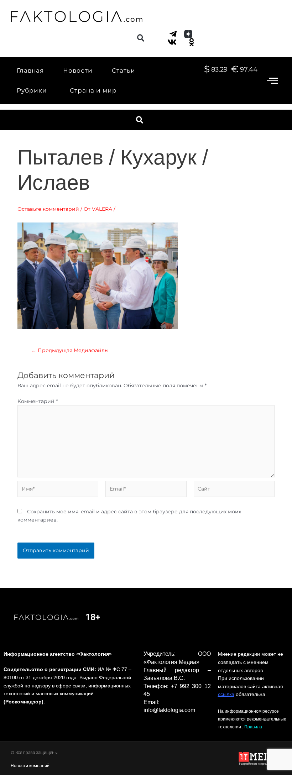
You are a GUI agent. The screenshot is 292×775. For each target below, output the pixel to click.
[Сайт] (234, 490)
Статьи (123, 70)
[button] (140, 37)
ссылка (226, 694)
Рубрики (32, 90)
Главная (30, 70)
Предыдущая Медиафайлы (70, 350)
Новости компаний (30, 765)
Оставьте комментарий (48, 209)
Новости (78, 70)
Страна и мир (93, 90)
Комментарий (37, 401)
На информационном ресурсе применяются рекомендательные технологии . (252, 719)
